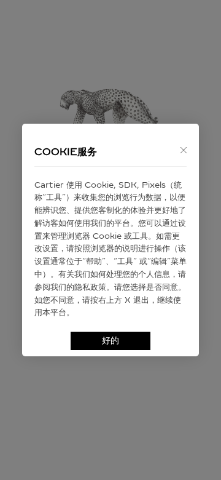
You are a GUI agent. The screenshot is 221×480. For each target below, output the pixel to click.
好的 (110, 340)
